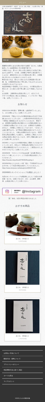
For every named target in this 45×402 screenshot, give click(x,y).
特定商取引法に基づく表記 (13, 370)
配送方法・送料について (12, 359)
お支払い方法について (11, 353)
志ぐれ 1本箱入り (22, 287)
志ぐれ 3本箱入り (22, 336)
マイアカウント (9, 381)
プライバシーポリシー (11, 364)
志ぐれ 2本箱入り (22, 239)
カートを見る (8, 375)
